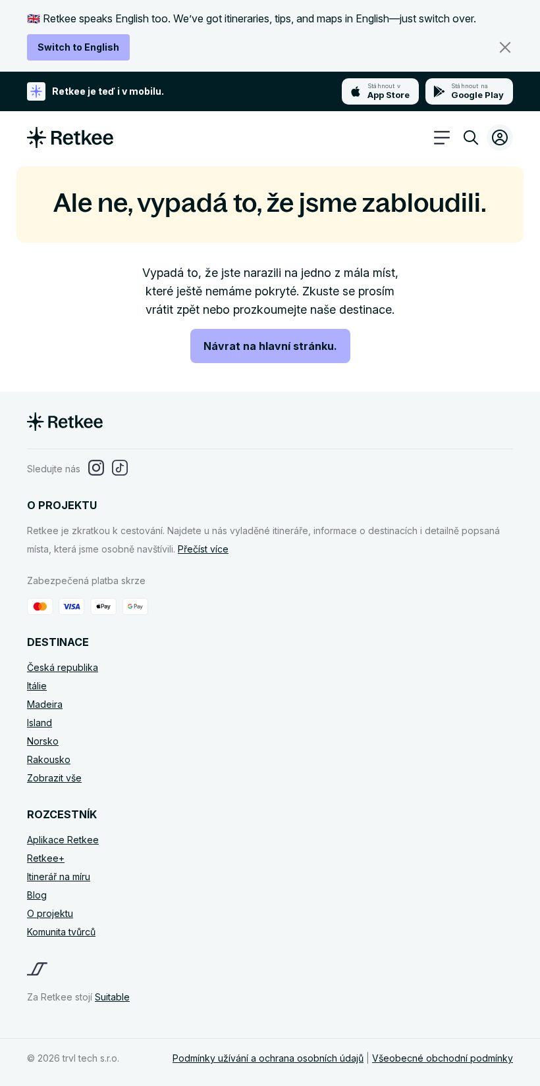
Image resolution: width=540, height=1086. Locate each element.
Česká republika (62, 667)
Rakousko (48, 759)
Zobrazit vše (54, 777)
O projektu (50, 913)
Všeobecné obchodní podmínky (442, 1058)
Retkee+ (46, 858)
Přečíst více (203, 549)
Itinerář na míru (58, 876)
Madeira (45, 704)
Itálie (37, 685)
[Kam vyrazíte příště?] (471, 140)
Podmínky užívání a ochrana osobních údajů (268, 1058)
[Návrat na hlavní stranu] (70, 144)
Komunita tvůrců (61, 931)
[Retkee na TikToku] (120, 469)
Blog (37, 895)
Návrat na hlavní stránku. (270, 346)
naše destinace (351, 309)
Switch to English (78, 47)
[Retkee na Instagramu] (96, 469)
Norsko (43, 741)
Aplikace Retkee (63, 839)
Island (39, 722)
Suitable (112, 996)
